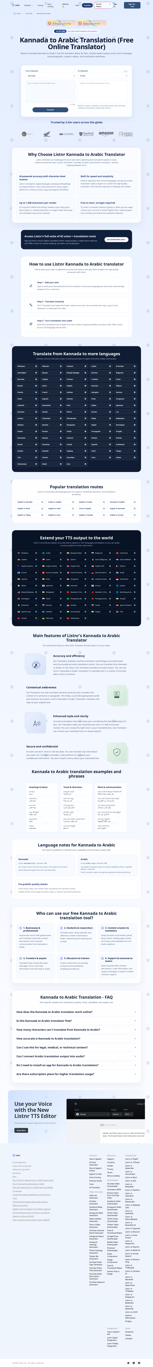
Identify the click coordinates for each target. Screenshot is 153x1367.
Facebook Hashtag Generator (93, 1244)
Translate (87, 5)
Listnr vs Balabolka (129, 1301)
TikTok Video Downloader (112, 1214)
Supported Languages (22, 1166)
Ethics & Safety (113, 1176)
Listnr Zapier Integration (112, 1338)
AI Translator (94, 1187)
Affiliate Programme (21, 1169)
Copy (125, 71)
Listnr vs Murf (131, 1177)
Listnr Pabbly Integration (112, 1344)
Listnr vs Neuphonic (130, 1242)
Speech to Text (95, 1174)
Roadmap (17, 1173)
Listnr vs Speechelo (129, 1166)
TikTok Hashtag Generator (95, 1251)
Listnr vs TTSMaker (129, 1289)
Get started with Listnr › (116, 239)
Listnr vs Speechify (129, 1307)
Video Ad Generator (93, 1196)
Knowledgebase (19, 1162)
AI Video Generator (93, 1202)
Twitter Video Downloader (113, 1225)
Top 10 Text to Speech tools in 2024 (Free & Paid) (33, 1180)
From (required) (32, 71)
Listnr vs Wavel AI (132, 1250)
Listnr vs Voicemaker (130, 1172)
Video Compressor (112, 1255)
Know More (21, 1130)
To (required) (83, 71)
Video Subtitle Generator (95, 1220)
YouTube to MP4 (114, 1189)
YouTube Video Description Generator (95, 1276)
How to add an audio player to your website (31, 1220)
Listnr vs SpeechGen (130, 1284)
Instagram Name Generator (96, 1237)
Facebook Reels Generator (95, 1208)
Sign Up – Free (132, 5)
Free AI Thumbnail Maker (114, 1231)
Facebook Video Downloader (114, 1202)
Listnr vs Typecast (132, 1228)
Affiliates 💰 (65, 5)
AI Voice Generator (93, 1163)
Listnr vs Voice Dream (131, 1236)
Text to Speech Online (95, 1169)
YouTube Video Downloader (113, 1184)
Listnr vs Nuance (132, 1247)
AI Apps (128, 1321)
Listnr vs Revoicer (132, 1232)
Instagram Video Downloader (114, 1208)
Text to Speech (95, 1159)
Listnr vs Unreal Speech (131, 1254)
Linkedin (128, 1338)
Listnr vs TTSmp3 (132, 1162)
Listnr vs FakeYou (132, 1190)
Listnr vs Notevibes (129, 1185)
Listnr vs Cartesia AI (132, 1272)
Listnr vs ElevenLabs (130, 1200)
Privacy (110, 1169)
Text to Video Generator (94, 1225)
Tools (77, 5)
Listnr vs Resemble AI (130, 1223)
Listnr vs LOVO (131, 1312)
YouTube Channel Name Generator (96, 1231)
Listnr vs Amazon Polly (132, 1260)
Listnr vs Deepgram (129, 1295)
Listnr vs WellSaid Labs (132, 1206)
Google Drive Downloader (112, 1237)
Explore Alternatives (130, 1316)
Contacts (111, 1162)
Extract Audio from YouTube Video (113, 1195)
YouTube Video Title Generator (95, 1269)
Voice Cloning (50, 5)
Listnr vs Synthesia (129, 1212)
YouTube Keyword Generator (97, 1283)
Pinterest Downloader (112, 1249)
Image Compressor (112, 1260)
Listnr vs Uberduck (129, 1194)
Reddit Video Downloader (112, 1243)
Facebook (129, 1332)
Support (110, 1159)
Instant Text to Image (113, 1272)
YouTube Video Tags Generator (95, 1263)
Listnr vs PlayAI (131, 1159)
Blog (14, 1177)
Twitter (128, 1335)
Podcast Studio (95, 1181)
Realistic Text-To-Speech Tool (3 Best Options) (32, 1209)
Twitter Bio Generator (93, 1257)
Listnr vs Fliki (130, 1181)
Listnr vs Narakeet (129, 1278)
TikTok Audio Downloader (112, 1220)
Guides (110, 1165)
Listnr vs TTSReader (129, 1266)
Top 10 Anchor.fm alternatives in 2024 (28, 1184)
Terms (109, 1172)
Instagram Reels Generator (96, 1214)
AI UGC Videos (99, 5)
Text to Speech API (113, 1333)
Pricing (40, 5)
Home (18, 13)
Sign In (115, 5)
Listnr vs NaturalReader (131, 1218)
